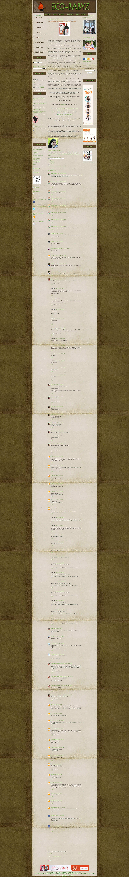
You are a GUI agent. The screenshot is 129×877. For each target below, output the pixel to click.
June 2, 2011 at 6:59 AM (66, 248)
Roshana (52, 233)
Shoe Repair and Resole (37, 158)
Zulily (34, 82)
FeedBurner (92, 75)
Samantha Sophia (54, 255)
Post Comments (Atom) (56, 856)
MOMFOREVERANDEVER (56, 248)
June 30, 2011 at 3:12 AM (57, 793)
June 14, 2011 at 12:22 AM (58, 443)
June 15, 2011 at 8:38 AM (60, 581)
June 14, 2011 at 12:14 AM (60, 353)
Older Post (79, 853)
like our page (62, 108)
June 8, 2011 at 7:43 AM (62, 263)
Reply (52, 178)
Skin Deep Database (36, 159)
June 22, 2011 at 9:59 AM (60, 636)
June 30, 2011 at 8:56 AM (59, 825)
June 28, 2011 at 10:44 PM (57, 704)
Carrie (52, 456)
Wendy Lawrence (54, 173)
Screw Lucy (53, 636)
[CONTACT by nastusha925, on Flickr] (84, 15)
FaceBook (52, 162)
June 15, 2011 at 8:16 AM (60, 517)
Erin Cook (53, 728)
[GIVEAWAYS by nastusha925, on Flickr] (61, 15)
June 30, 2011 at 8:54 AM (59, 815)
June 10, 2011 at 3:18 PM (59, 279)
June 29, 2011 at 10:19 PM (59, 728)
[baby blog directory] (39, 112)
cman (52, 774)
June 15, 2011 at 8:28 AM (60, 549)
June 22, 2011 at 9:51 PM (59, 643)
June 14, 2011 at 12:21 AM (58, 431)
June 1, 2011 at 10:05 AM (62, 198)
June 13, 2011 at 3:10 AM (60, 298)
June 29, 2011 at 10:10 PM (59, 720)
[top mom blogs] (39, 99)
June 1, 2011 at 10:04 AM (62, 181)
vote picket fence (55, 111)
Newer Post (50, 853)
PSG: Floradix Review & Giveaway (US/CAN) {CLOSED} (62, 21)
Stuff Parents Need (54, 263)
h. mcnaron (53, 643)
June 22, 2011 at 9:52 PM (59, 654)
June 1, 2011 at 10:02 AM (62, 173)
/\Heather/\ (53, 815)
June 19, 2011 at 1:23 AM (57, 628)
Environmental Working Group (38, 149)
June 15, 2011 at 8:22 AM (60, 534)
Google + (52, 163)
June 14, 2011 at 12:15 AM (60, 360)
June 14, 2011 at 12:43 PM (58, 456)
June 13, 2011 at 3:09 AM (60, 288)
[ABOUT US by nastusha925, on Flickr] (41, 15)
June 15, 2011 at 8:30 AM (60, 556)
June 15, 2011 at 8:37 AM (60, 563)
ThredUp (34, 164)
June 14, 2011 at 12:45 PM (58, 465)
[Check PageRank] (36, 168)
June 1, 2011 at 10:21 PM (58, 233)
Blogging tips (64, 876)
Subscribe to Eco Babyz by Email (72, 108)
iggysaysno (53, 720)
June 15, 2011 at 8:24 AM (60, 542)
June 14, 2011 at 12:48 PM (58, 508)
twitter (58, 108)
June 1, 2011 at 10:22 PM (58, 241)
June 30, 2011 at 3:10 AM (57, 774)
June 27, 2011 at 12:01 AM (67, 685)
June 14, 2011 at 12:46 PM (58, 475)
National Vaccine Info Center (38, 155)
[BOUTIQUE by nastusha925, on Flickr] (91, 15)
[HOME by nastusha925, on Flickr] (37, 15)
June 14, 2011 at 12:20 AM (58, 384)
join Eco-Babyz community (62, 110)
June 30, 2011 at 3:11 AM (57, 782)
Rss (51, 160)
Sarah (52, 628)
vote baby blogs (62, 111)
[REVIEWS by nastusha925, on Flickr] (54, 15)
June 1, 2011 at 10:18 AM (62, 219)
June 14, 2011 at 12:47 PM (58, 491)
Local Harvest (35, 153)
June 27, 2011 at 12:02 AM (67, 695)
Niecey (52, 384)
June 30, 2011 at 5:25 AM (60, 807)
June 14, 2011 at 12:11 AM (60, 328)
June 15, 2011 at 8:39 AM (60, 609)
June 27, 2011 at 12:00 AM (67, 676)
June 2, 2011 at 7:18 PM (62, 255)
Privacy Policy (78, 872)
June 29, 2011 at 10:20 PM (59, 739)
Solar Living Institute (36, 161)
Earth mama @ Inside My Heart (57, 663)
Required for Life (63, 104)
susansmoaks (53, 807)
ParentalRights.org (36, 156)
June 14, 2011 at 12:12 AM (60, 338)
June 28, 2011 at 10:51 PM (57, 713)
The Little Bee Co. (36, 162)
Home (65, 853)
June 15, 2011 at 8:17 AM (60, 525)
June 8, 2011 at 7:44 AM (62, 272)
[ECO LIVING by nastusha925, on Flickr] (48, 15)
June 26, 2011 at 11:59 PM (67, 663)
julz (51, 704)
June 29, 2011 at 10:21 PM (59, 764)
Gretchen (52, 279)
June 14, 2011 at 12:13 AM (60, 345)
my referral (42, 87)
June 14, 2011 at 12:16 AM (60, 375)
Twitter (52, 161)
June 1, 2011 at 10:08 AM (62, 205)
